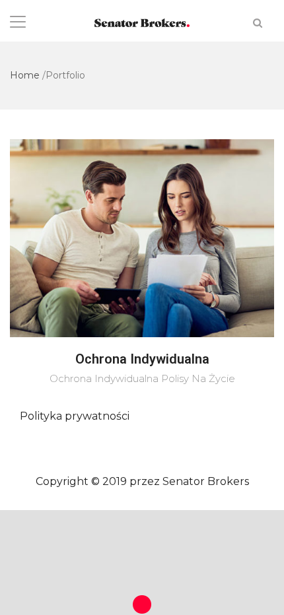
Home (25, 75)
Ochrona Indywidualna (142, 359)
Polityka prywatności (74, 416)
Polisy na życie (198, 378)
